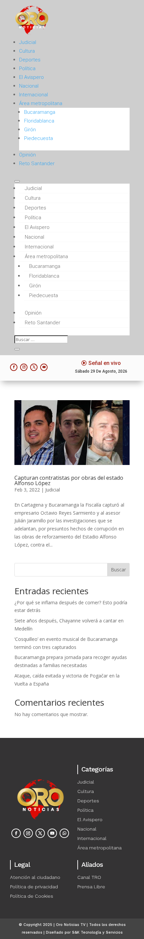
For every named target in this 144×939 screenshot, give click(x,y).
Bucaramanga (39, 112)
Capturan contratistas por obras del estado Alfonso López (68, 480)
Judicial (27, 42)
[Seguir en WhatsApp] (64, 833)
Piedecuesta (38, 138)
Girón (30, 130)
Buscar (118, 569)
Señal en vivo (104, 363)
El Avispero (31, 77)
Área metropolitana (40, 103)
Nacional (29, 86)
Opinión (27, 155)
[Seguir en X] (34, 367)
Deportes (30, 60)
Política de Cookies (31, 896)
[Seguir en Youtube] (44, 367)
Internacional (33, 95)
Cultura (27, 51)
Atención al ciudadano (35, 877)
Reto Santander (37, 163)
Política (27, 68)
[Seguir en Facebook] (13, 367)
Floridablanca (39, 121)
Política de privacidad (34, 886)
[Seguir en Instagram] (23, 367)
